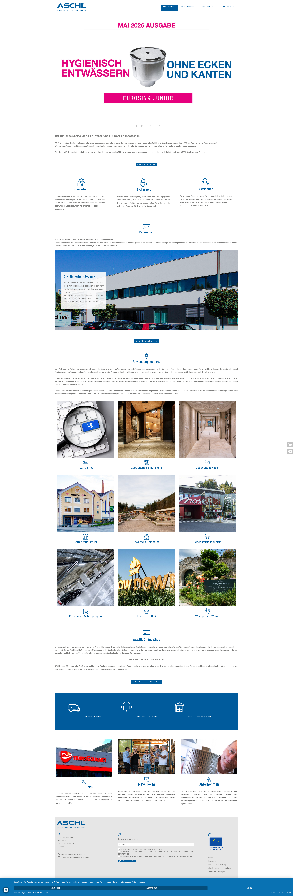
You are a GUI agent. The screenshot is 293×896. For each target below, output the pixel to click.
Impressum (212, 861)
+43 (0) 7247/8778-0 (76, 854)
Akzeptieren (152, 888)
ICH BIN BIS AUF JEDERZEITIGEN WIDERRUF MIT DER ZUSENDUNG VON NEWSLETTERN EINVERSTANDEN (156, 856)
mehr (249, 888)
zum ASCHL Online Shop (146, 682)
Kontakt (211, 857)
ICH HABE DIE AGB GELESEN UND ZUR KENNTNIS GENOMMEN (141, 849)
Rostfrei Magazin (209, 7)
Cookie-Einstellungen (216, 872)
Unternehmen (228, 7)
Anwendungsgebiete (188, 7)
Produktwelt (168, 7)
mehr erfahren (146, 164)
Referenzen (84, 786)
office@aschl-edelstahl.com (77, 857)
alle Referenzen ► (146, 341)
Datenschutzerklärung (217, 865)
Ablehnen (55, 888)
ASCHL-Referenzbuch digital (219, 868)
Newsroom (146, 784)
